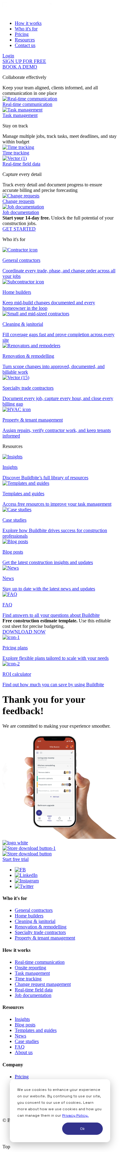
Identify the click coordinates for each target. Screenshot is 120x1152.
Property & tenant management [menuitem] (45, 937)
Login (8, 55)
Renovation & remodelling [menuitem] (40, 926)
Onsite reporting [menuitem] (30, 967)
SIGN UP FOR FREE (24, 61)
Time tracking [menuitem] (28, 978)
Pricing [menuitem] (22, 34)
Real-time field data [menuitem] (34, 989)
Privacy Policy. (75, 1115)
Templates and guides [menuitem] (36, 1030)
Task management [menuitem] (32, 973)
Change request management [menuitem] (43, 984)
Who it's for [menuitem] (26, 28)
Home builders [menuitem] (29, 915)
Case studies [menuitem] (27, 1041)
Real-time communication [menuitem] (40, 962)
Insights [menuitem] (22, 1019)
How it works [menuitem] (28, 23)
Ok (82, 1128)
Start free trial (15, 859)
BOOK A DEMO (19, 66)
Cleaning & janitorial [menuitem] (35, 921)
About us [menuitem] (24, 1052)
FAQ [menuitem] (20, 1046)
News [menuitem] (20, 1035)
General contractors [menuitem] (34, 910)
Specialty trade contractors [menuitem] (40, 932)
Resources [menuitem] (25, 39)
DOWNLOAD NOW (24, 631)
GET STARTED (19, 229)
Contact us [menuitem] (25, 45)
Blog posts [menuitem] (25, 1024)
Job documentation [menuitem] (33, 995)
